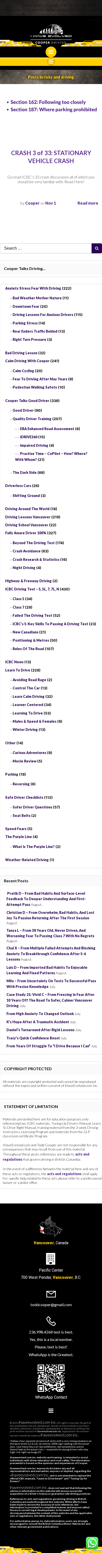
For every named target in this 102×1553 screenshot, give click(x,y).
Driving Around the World (27, 509)
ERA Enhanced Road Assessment (47, 429)
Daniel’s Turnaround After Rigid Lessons (40, 1030)
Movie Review (24, 761)
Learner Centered (28, 705)
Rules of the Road (28, 649)
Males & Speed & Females (34, 721)
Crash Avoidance (27, 551)
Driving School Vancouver (26, 525)
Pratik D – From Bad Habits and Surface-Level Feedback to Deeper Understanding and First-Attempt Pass (46, 899)
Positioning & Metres (31, 640)
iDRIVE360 (28, 437)
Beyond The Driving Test (34, 543)
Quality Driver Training (32, 419)
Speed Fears (15, 829)
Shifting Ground (26, 495)
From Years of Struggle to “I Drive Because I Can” (48, 1046)
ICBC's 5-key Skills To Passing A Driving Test (50, 624)
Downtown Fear (26, 306)
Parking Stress (25, 323)
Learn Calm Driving (29, 696)
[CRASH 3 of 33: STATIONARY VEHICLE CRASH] (51, 105)
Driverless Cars (18, 486)
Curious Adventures (29, 753)
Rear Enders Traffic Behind (35, 331)
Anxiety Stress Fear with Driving (33, 288)
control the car (26, 688)
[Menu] (51, 51)
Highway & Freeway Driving (28, 581)
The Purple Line (18, 837)
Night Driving (24, 568)
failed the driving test (32, 615)
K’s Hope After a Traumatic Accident (37, 1022)
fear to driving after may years (40, 379)
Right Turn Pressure (29, 339)
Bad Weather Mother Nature (37, 298)
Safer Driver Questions (32, 807)
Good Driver (23, 410)
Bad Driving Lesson (21, 353)
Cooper (32, 203)
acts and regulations (64, 1174)
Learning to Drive (28, 713)
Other (10, 743)
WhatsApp (44, 1397)
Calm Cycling (23, 371)
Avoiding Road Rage (29, 680)
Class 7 (18, 607)
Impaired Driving (34, 445)
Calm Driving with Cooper (27, 361)
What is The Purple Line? (34, 846)
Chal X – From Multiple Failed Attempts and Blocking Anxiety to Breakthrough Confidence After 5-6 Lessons (51, 953)
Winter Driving (25, 729)
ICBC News (14, 662)
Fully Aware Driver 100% (25, 533)
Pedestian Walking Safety (35, 387)
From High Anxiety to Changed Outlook (40, 1014)
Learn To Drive (17, 670)
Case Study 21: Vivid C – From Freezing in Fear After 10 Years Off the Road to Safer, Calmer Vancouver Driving (50, 1000)
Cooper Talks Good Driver (27, 401)
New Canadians (25, 632)
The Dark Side (25, 472)
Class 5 (18, 599)
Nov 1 (50, 203)
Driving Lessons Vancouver (28, 517)
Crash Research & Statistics (36, 559)
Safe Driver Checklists (24, 797)
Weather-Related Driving (27, 860)
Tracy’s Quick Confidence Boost (33, 1038)
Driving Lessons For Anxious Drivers (43, 314)
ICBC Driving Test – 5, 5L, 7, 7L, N (32, 589)
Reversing (21, 784)
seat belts (21, 815)
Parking (11, 774)
